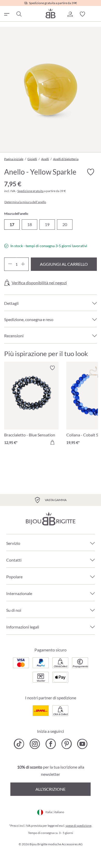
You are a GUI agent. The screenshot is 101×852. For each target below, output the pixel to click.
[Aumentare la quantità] (23, 264)
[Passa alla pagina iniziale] (50, 13)
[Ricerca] (18, 14)
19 (47, 224)
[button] (70, 14)
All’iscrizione (50, 789)
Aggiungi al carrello (64, 264)
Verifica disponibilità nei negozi (39, 282)
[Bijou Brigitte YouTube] (82, 744)
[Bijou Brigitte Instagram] (35, 744)
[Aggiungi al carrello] (52, 442)
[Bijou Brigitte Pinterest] (66, 744)
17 (12, 224)
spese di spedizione (78, 826)
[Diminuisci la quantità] (10, 264)
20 (64, 224)
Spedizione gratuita (30, 191)
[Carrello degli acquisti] (95, 14)
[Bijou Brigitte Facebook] (50, 744)
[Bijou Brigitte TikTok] (19, 744)
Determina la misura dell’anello (25, 202)
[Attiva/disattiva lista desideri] (90, 172)
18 (29, 224)
